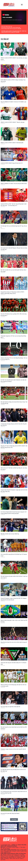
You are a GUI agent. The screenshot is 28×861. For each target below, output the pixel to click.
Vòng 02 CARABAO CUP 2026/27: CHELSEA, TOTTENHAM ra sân (13, 101)
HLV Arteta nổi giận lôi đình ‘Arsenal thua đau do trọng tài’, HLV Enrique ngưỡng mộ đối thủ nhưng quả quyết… (14, 512)
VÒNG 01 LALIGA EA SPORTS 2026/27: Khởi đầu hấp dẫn (12, 142)
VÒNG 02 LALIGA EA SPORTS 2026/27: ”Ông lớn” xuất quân (12, 122)
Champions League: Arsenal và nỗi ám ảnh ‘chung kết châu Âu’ (13, 749)
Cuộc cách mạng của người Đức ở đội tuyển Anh (10, 706)
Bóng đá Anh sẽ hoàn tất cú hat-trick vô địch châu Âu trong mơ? (14, 642)
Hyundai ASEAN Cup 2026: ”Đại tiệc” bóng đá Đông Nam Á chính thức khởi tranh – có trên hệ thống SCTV (14, 204)
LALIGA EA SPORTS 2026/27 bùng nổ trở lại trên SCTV (12, 163)
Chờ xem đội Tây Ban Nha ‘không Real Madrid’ (10, 813)
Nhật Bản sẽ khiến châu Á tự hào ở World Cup (10, 534)
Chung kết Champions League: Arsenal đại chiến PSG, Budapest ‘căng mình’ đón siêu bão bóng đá (14, 598)
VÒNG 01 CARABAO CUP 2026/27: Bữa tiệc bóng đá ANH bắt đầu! (14, 183)
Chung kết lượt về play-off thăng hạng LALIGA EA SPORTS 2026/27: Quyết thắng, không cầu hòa (12, 292)
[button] (22, 5)
